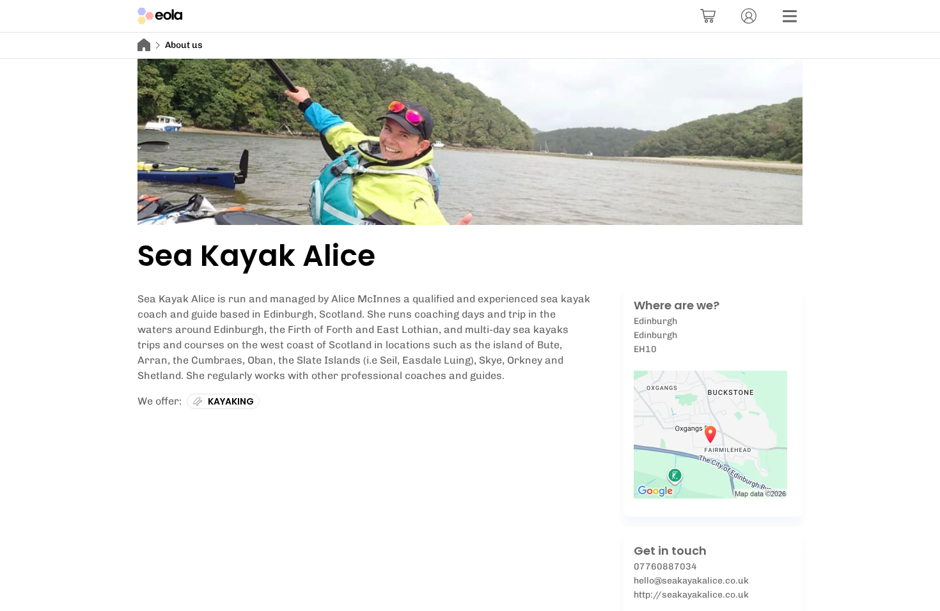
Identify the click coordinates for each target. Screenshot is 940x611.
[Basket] (708, 16)
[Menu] (790, 16)
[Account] (749, 16)
